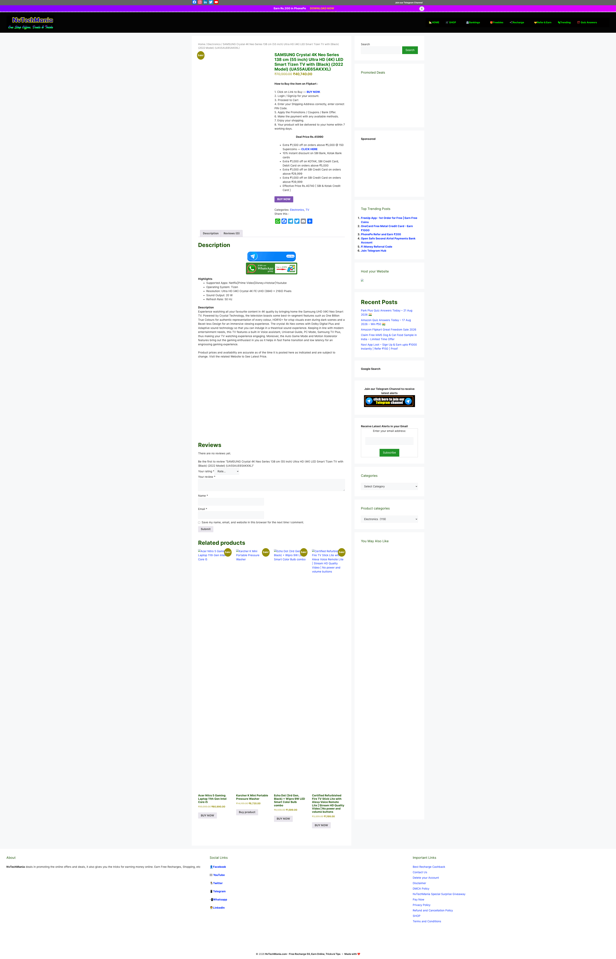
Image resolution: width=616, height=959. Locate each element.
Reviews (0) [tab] (232, 233)
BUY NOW (284, 199)
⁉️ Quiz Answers (587, 22)
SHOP (416, 915)
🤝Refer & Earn (542, 22)
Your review (206, 476)
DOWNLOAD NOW (322, 8)
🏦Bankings (473, 22)
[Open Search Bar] (605, 22)
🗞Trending (564, 22)
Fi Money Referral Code (376, 246)
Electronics (214, 44)
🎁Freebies (496, 22)
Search (365, 44)
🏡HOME (434, 22)
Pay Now (418, 899)
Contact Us (420, 872)
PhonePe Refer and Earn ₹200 (381, 234)
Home (201, 44)
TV (307, 209)
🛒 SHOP (451, 22)
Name (203, 495)
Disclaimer (419, 883)
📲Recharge (517, 22)
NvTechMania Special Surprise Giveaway (439, 894)
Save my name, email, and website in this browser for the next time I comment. (253, 522)
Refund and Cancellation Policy (433, 910)
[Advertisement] (271, 399)
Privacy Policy (421, 905)
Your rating (206, 471)
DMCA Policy (421, 888)
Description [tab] (211, 233)
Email (202, 509)
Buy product (247, 812)
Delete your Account (426, 877)
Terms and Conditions (427, 921)
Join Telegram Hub (373, 250)
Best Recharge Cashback (429, 866)
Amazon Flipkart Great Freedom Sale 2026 (388, 329)
